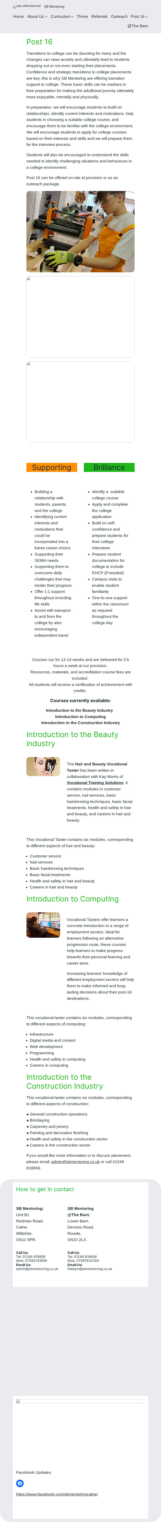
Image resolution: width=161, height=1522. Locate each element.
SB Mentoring (54, 6)
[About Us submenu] (46, 16)
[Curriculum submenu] (72, 16)
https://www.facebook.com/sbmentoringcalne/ (57, 1494)
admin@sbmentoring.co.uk (75, 1162)
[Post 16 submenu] (147, 16)
